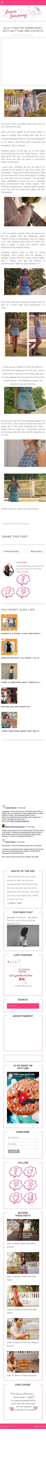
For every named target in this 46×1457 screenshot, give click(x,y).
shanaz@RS (21, 562)
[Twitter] (30, 1172)
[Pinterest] (16, 1185)
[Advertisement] (23, 61)
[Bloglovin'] (16, 1198)
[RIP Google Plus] (30, 1185)
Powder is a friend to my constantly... (21, 633)
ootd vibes (26, 523)
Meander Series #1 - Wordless (22, 917)
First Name (12, 1144)
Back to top (40, 1426)
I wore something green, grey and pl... (21, 731)
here (27, 572)
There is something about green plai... (21, 682)
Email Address (13, 1137)
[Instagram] (30, 1198)
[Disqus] (23, 775)
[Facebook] (16, 1172)
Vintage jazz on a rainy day (15, 707)
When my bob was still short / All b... (21, 658)
